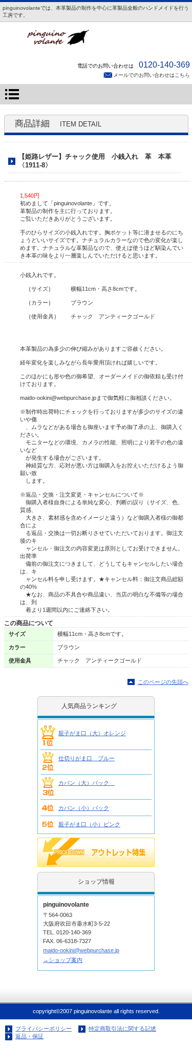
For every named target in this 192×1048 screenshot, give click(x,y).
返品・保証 (29, 1036)
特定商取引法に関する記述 (122, 1028)
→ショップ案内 (62, 960)
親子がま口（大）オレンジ (92, 733)
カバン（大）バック (86, 783)
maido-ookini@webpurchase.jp (81, 950)
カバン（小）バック (83, 808)
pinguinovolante (96, 40)
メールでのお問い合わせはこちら (151, 75)
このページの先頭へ (163, 682)
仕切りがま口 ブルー (86, 758)
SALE (96, 852)
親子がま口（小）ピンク (89, 824)
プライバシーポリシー (43, 1028)
